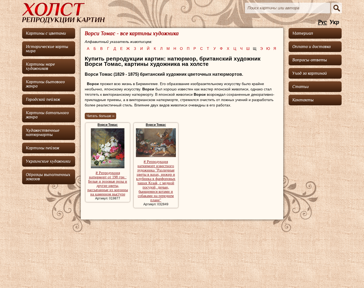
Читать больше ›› (100, 116)
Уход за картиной (309, 73)
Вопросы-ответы (309, 60)
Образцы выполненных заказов (48, 177)
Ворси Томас (108, 125)
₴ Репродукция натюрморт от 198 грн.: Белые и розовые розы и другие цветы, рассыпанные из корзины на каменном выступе (107, 183)
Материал (302, 33)
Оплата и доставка (311, 47)
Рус (322, 22)
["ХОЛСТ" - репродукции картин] (63, 13)
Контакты (303, 100)
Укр (334, 22)
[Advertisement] (315, 188)
